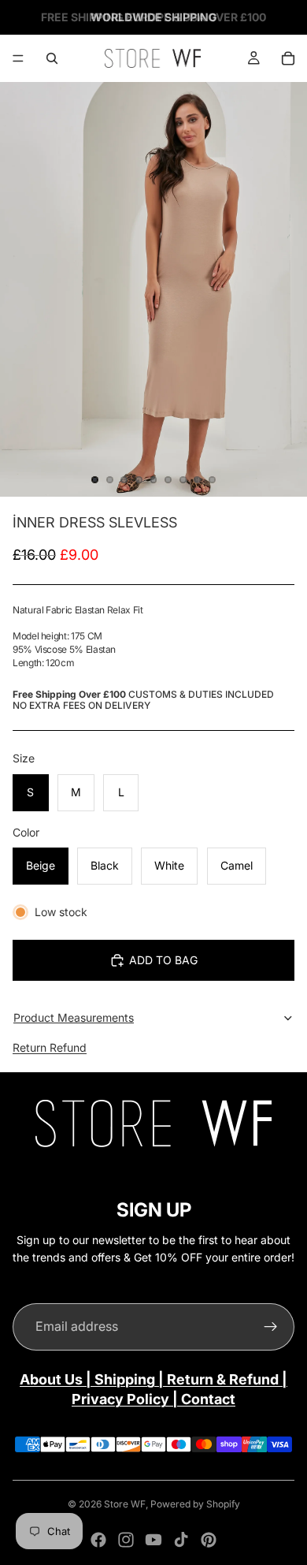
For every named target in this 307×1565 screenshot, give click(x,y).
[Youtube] (153, 1539)
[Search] (52, 58)
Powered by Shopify (195, 1504)
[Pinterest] (208, 1539)
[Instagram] (126, 1539)
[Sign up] (270, 1326)
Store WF (125, 1504)
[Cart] (288, 58)
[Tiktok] (181, 1539)
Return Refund (50, 1047)
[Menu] (18, 58)
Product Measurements (73, 1017)
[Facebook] (98, 1539)
